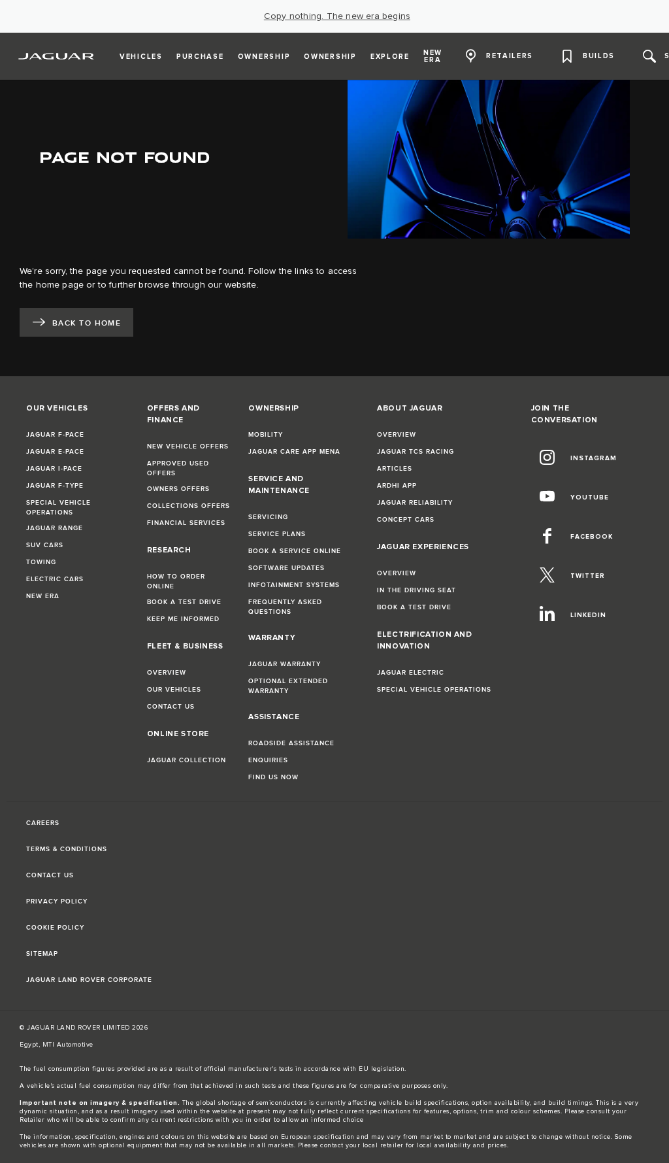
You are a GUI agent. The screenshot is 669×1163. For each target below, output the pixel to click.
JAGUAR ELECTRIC (410, 673)
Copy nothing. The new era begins (337, 16)
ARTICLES (394, 469)
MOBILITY (265, 435)
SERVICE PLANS (277, 534)
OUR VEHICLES (174, 690)
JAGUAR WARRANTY (284, 664)
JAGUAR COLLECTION (186, 760)
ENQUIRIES (268, 760)
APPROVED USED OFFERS (178, 468)
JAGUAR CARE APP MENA (294, 452)
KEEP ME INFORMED (183, 619)
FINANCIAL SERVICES (186, 523)
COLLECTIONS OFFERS (188, 506)
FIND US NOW (273, 777)
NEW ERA (42, 596)
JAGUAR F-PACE (55, 435)
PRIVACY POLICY (57, 901)
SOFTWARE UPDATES (286, 568)
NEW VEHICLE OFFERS (188, 446)
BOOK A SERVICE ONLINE (294, 551)
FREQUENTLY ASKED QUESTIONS (285, 607)
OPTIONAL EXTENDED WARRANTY (288, 686)
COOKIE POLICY (55, 928)
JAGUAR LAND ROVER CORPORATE (89, 980)
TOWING (41, 562)
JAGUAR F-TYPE (55, 486)
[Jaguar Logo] (56, 56)
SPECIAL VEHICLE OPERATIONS (58, 507)
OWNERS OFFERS (178, 489)
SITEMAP (42, 954)
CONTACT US (171, 707)
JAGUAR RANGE (54, 528)
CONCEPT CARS (405, 520)
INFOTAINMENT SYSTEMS (294, 585)
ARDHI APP (397, 486)
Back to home (86, 323)
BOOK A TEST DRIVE (184, 602)
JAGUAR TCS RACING (415, 452)
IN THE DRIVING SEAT (416, 590)
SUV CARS (44, 545)
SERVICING (268, 517)
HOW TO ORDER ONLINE (176, 581)
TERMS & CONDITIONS (66, 849)
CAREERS (42, 823)
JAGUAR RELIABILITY (415, 503)
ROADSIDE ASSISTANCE (291, 743)
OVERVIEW (166, 673)
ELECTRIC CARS (55, 579)
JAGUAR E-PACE (55, 452)
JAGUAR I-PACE (54, 469)
